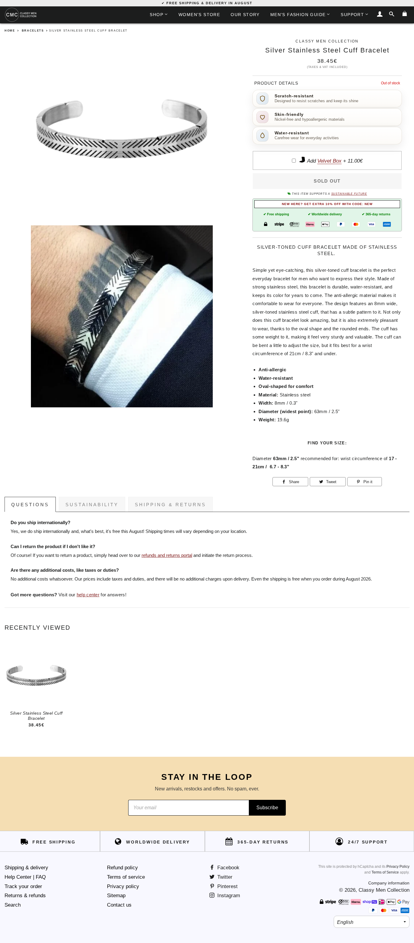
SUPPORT (352, 14)
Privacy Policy (397, 866)
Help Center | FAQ (25, 877)
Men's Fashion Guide (298, 14)
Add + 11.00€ (334, 161)
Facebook (227, 868)
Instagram (228, 895)
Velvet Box (329, 161)
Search (13, 905)
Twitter (224, 877)
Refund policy (122, 868)
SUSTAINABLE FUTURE (349, 193)
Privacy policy (123, 886)
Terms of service (126, 877)
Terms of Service (385, 872)
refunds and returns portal (167, 555)
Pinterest (227, 886)
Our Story (245, 14)
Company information (388, 883)
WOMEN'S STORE (199, 14)
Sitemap (116, 895)
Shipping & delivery (26, 868)
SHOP (156, 14)
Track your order (23, 886)
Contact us (119, 905)
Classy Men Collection (384, 890)
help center (88, 594)
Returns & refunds (25, 895)
